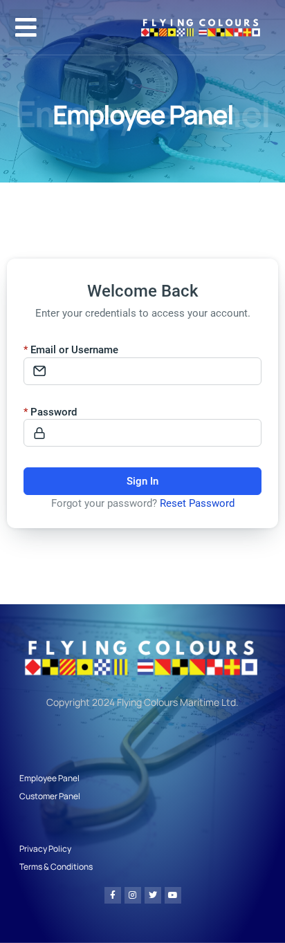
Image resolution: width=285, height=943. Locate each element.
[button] (26, 27)
